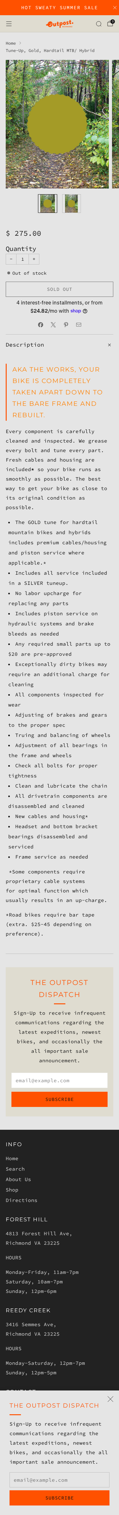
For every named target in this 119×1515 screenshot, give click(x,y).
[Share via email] (79, 325)
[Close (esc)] (110, 1399)
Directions (21, 1200)
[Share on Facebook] (40, 325)
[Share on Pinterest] (66, 325)
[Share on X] (53, 325)
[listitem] (60, 7)
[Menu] (9, 24)
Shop (12, 1189)
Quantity (21, 249)
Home (12, 1158)
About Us (18, 1179)
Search (15, 1169)
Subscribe (59, 1498)
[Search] (99, 24)
